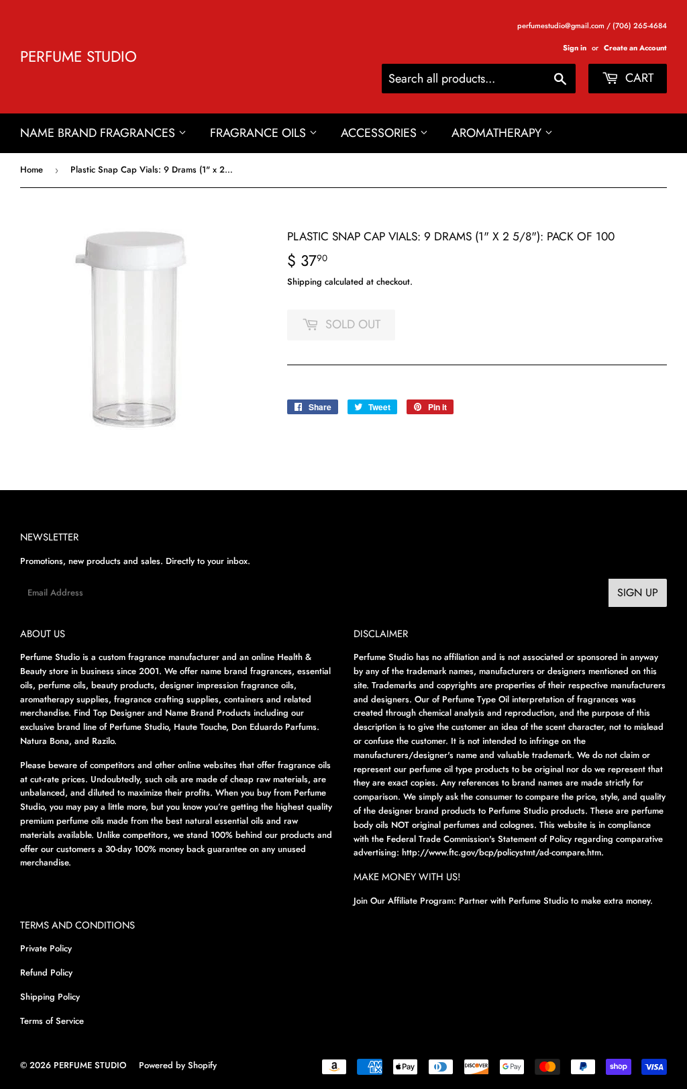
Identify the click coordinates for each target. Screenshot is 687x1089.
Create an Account (635, 47)
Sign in (574, 47)
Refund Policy (46, 972)
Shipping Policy (50, 996)
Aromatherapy (498, 133)
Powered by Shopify (178, 1065)
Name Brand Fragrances (99, 133)
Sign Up (637, 592)
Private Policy (46, 948)
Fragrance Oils (259, 133)
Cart (637, 78)
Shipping (304, 281)
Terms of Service (52, 1020)
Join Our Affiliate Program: (405, 900)
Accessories (380, 133)
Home (31, 169)
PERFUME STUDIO (78, 56)
